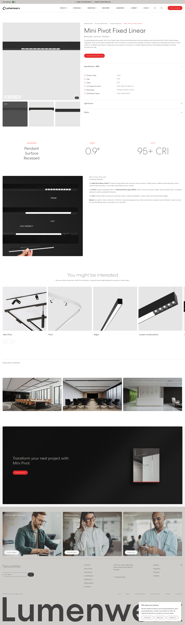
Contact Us (131, 552)
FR (154, 8)
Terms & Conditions (155, 594)
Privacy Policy (178, 594)
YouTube (156, 576)
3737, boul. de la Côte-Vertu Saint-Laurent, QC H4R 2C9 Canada (123, 567)
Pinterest (156, 572)
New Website (7, 2)
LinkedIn (156, 565)
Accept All (172, 617)
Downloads (77, 8)
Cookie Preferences (140, 594)
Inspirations (91, 8)
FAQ (119, 594)
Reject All (160, 617)
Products (63, 8)
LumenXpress (120, 8)
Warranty (167, 594)
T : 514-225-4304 (119, 577)
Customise (147, 617)
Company (134, 8)
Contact (146, 8)
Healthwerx (105, 8)
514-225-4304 (72, 552)
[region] (160, 611)
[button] (7, 97)
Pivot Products (116, 23)
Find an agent (175, 8)
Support (128, 594)
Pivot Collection (101, 23)
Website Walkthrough (102, 2)
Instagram (156, 569)
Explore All (88, 23)
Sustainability (88, 583)
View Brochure (20, 472)
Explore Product (11, 328)
